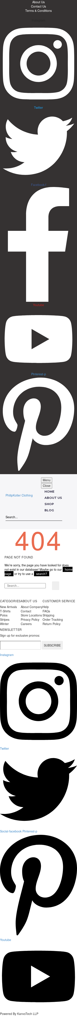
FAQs (46, 611)
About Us (53, 498)
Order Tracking (53, 619)
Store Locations (31, 615)
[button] (60, 517)
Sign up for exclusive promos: (20, 635)
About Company (32, 607)
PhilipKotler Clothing (19, 495)
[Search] (55, 585)
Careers (26, 624)
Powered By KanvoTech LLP (19, 1013)
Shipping (48, 615)
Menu (46, 480)
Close (46, 485)
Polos (3, 615)
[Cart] (25, 523)
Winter (4, 624)
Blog (49, 510)
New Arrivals (8, 607)
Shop (49, 504)
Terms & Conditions (38, 10)
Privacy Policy (30, 619)
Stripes (4, 619)
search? (41, 574)
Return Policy (52, 624)
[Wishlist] (17, 523)
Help (46, 607)
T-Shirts (5, 611)
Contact (26, 611)
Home (49, 491)
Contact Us (38, 6)
